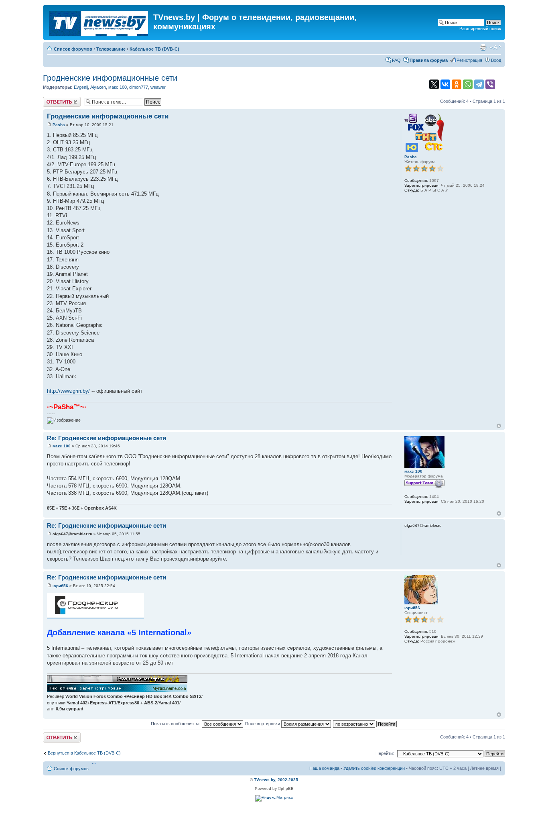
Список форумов (73, 49)
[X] (434, 84)
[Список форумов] (99, 22)
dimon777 (138, 87)
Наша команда (324, 768)
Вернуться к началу (499, 426)
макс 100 (117, 87)
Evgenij (81, 87)
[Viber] (490, 84)
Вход (496, 60)
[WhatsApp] (468, 84)
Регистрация (469, 60)
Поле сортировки (263, 723)
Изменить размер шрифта (495, 47)
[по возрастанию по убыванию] (365, 723)
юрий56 (60, 585)
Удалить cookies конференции (374, 768)
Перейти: (384, 753)
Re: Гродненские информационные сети (106, 437)
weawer (158, 87)
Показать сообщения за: (176, 723)
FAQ (396, 60)
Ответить (52, 99)
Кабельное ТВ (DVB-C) (154, 49)
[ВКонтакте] (445, 84)
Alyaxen (98, 87)
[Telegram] (479, 84)
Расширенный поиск (480, 28)
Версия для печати (483, 47)
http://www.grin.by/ (68, 391)
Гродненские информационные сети (110, 77)
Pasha (59, 124)
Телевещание (111, 49)
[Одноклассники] (456, 84)
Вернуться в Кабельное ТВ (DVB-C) (84, 753)
